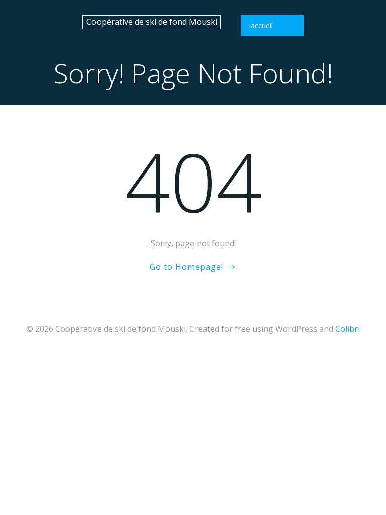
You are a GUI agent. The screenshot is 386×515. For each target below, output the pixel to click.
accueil (262, 25)
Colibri (347, 328)
